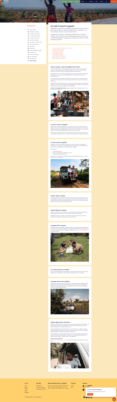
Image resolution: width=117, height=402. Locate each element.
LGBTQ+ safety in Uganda (57, 52)
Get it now (90, 394)
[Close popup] (114, 389)
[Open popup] (114, 399)
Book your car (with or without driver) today (59, 339)
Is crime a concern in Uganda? (58, 49)
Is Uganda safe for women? (58, 54)
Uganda (82, 1)
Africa (26, 385)
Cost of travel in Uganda (34, 54)
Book (72, 387)
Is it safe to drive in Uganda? (58, 50)
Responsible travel (32, 58)
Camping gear (32, 46)
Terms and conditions (38, 397)
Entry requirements (33, 56)
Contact (72, 385)
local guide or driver (79, 230)
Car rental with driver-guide (34, 36)
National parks (32, 48)
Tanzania (26, 389)
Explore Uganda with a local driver (59, 58)
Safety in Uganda (32, 60)
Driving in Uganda (32, 29)
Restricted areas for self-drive (34, 33)
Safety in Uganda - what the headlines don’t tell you (62, 48)
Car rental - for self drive (40, 387)
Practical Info (31, 26)
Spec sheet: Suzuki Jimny (34, 40)
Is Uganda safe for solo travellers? (59, 57)
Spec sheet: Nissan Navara (34, 38)
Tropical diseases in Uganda (58, 53)
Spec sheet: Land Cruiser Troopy (35, 42)
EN (106, 1)
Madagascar (27, 392)
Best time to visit (32, 52)
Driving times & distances (34, 31)
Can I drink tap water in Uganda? (59, 55)
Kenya (26, 390)
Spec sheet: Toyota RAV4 (34, 44)
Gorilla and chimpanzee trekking (35, 50)
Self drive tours (39, 385)
